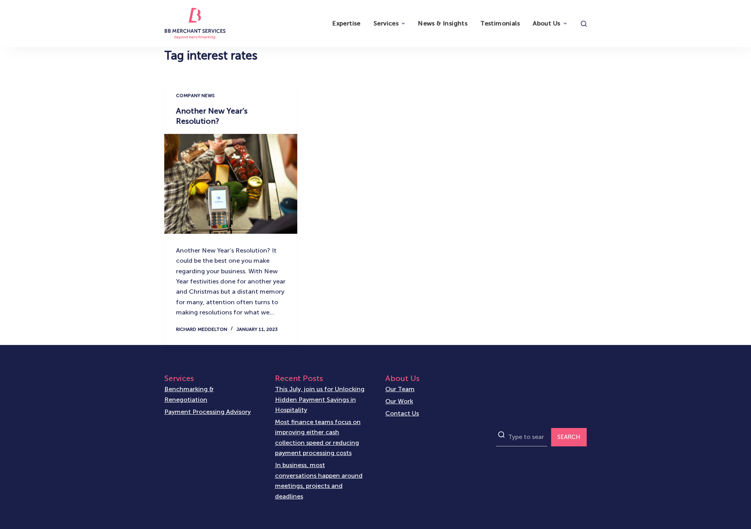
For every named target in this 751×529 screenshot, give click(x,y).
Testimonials (500, 23)
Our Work (399, 401)
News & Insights (442, 23)
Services (386, 23)
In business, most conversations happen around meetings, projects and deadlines (319, 480)
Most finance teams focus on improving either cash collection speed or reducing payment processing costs (318, 437)
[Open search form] (584, 24)
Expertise (346, 23)
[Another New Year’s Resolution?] (230, 184)
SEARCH (568, 437)
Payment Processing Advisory (207, 411)
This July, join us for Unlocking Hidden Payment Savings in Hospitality (320, 399)
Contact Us (402, 413)
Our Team (400, 389)
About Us (546, 23)
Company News (195, 95)
